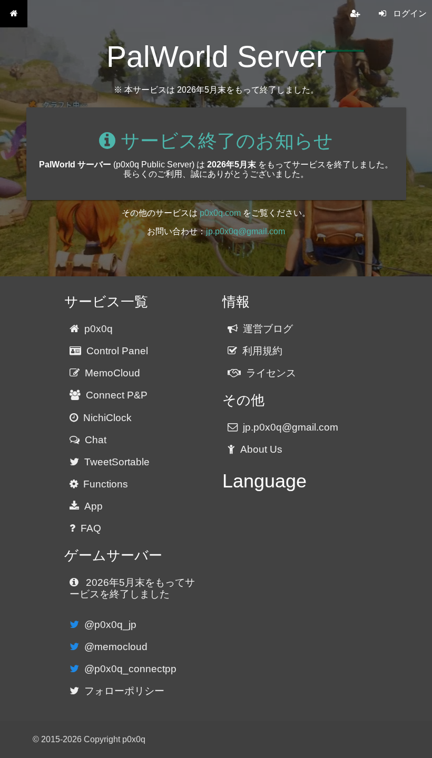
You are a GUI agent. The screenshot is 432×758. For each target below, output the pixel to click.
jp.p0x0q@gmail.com (245, 231)
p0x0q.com (220, 212)
